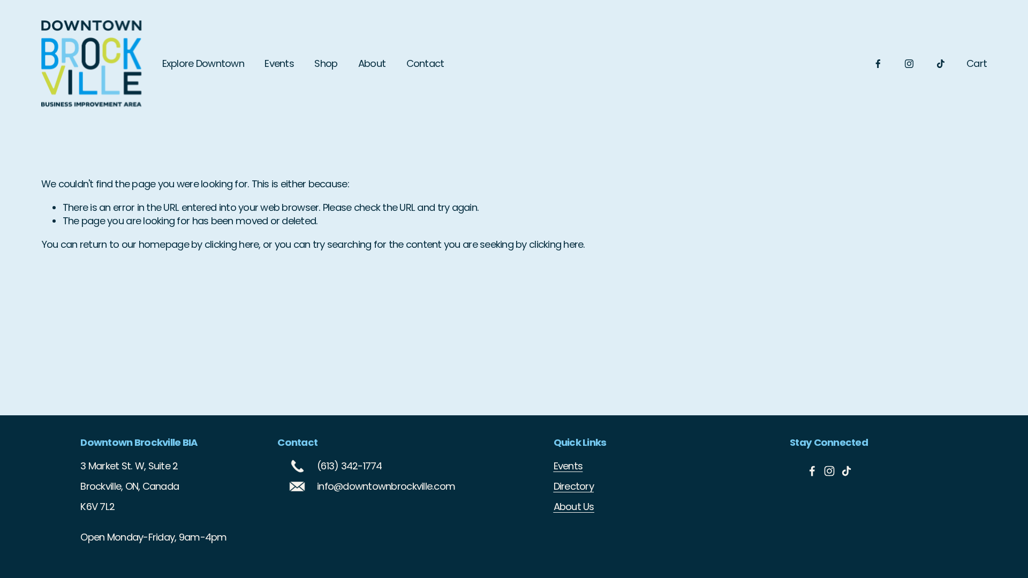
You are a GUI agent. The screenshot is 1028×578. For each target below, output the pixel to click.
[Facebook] (878, 63)
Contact (425, 63)
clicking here (232, 244)
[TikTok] (940, 63)
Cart (976, 63)
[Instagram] (909, 63)
